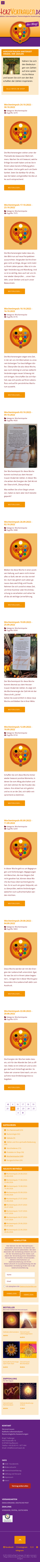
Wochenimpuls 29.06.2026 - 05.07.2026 (16, 1224)
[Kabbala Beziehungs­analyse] (28, 1391)
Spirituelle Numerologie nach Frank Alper (11, 1363)
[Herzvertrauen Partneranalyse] (11, 1391)
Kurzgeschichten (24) (14, 1160)
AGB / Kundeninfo (11, 1464)
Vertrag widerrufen (20, 1486)
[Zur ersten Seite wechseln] (8, 1104)
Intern (7, 1480)
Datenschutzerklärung (28, 1286)
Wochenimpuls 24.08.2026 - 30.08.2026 (16, 1175)
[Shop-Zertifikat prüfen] (7, 1518)
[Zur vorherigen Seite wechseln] (13, 1104)
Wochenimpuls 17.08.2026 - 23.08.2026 (16, 1181)
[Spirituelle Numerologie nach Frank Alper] (11, 1350)
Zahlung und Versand (13, 1474)
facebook (9, 1547)
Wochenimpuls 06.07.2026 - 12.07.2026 (16, 1218)
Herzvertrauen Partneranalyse (8, 1404)
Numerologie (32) (13, 1134)
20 (8, 1108)
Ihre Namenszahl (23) (14, 1130)
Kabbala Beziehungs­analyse (27, 1404)
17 (23, 1104)
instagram (23, 1547)
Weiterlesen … (14, 187)
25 (34, 1108)
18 (28, 1104)
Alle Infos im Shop (15, 89)
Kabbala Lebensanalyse (11, 1332)
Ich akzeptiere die (21, 1286)
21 (13, 1108)
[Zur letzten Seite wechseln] (22, 1113)
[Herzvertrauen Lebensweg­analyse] (28, 1320)
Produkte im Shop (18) (15, 1152)
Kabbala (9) (10, 1138)
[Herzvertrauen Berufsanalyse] (28, 1350)
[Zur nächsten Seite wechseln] (18, 1113)
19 (33, 1104)
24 (28, 1108)
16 (18, 1104)
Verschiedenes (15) (13, 1148)
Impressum (9, 1477)
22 (18, 1108)
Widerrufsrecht (10, 1467)
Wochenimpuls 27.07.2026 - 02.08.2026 (16, 1199)
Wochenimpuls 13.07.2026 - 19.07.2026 (16, 1212)
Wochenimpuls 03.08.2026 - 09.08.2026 (16, 1193)
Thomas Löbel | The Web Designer (27, 1558)
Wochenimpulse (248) (14, 1156)
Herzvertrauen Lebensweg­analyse (26, 1333)
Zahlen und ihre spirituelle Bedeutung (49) (20, 1143)
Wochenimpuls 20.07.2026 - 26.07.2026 (16, 1206)
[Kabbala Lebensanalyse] (11, 1320)
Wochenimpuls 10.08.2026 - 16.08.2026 (16, 1187)
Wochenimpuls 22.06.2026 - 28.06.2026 (16, 1231)
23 (23, 1108)
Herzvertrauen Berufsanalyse (25, 1363)
